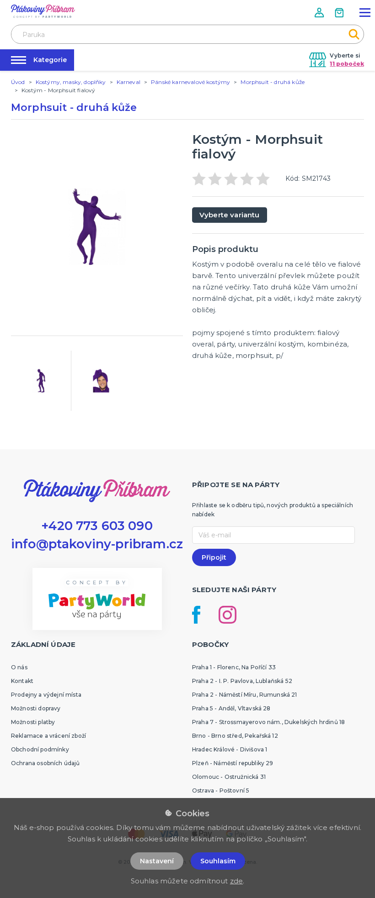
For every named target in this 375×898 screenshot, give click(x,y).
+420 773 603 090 (97, 525)
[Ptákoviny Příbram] (43, 11)
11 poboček (347, 63)
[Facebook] (196, 615)
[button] (320, 12)
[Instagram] (227, 615)
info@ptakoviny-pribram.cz (97, 543)
